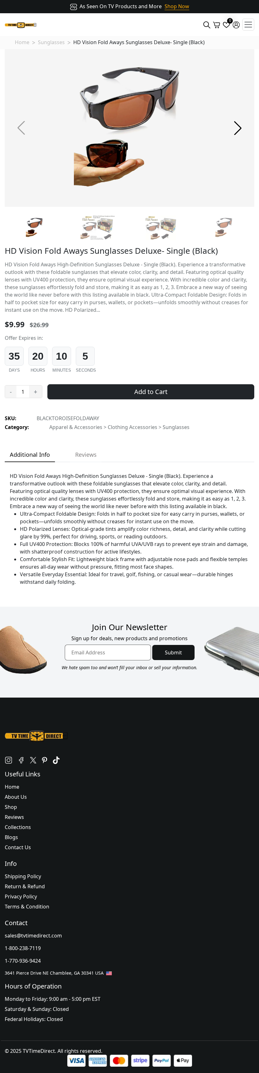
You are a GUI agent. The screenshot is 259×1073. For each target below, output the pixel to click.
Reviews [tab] (86, 454)
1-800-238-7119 (23, 948)
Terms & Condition (27, 906)
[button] (238, 128)
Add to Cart (150, 391)
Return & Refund (25, 886)
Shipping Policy (23, 876)
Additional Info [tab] (30, 454)
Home (22, 42)
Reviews (14, 817)
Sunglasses (51, 42)
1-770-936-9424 (23, 960)
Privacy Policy (21, 896)
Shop (11, 806)
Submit (173, 652)
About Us (16, 796)
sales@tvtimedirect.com (33, 935)
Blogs (11, 837)
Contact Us (18, 847)
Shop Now (177, 6)
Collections (18, 827)
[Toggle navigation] (248, 25)
